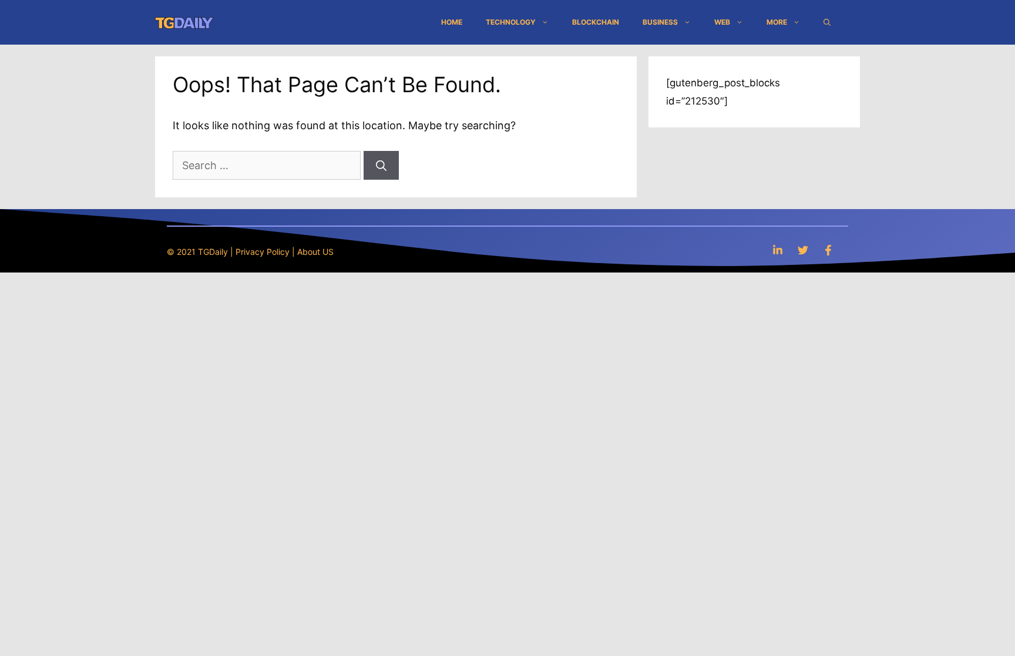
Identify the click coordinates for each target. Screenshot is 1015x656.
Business (660, 22)
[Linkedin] (777, 249)
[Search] (381, 165)
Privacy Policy (263, 252)
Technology (511, 22)
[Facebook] (828, 249)
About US (315, 252)
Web (722, 22)
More (777, 22)
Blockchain (595, 22)
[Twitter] (803, 249)
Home (451, 22)
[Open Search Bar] (827, 22)
